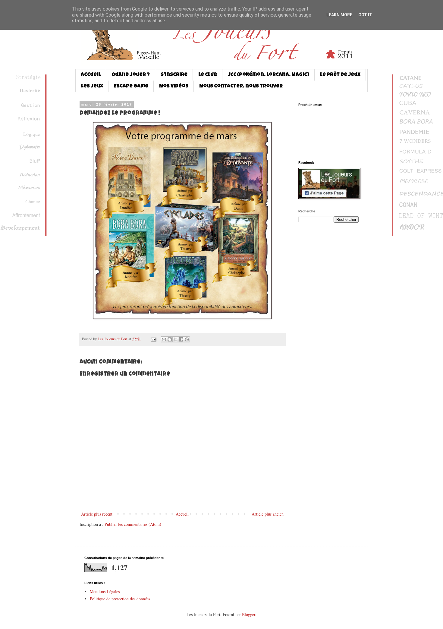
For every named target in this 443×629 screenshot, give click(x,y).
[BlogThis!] (170, 339)
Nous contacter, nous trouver (241, 86)
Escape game (131, 86)
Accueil (91, 75)
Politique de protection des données (120, 599)
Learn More (339, 14)
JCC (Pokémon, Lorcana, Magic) (268, 75)
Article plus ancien (268, 514)
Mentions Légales (105, 591)
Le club (207, 75)
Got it (365, 14)
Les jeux (92, 86)
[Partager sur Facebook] (181, 339)
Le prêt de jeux (340, 75)
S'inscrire (174, 75)
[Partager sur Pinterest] (187, 339)
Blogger (248, 614)
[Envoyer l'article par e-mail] (153, 339)
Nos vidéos (173, 86)
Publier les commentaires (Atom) (133, 524)
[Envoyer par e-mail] (164, 339)
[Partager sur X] (175, 339)
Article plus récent (96, 514)
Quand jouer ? (131, 75)
